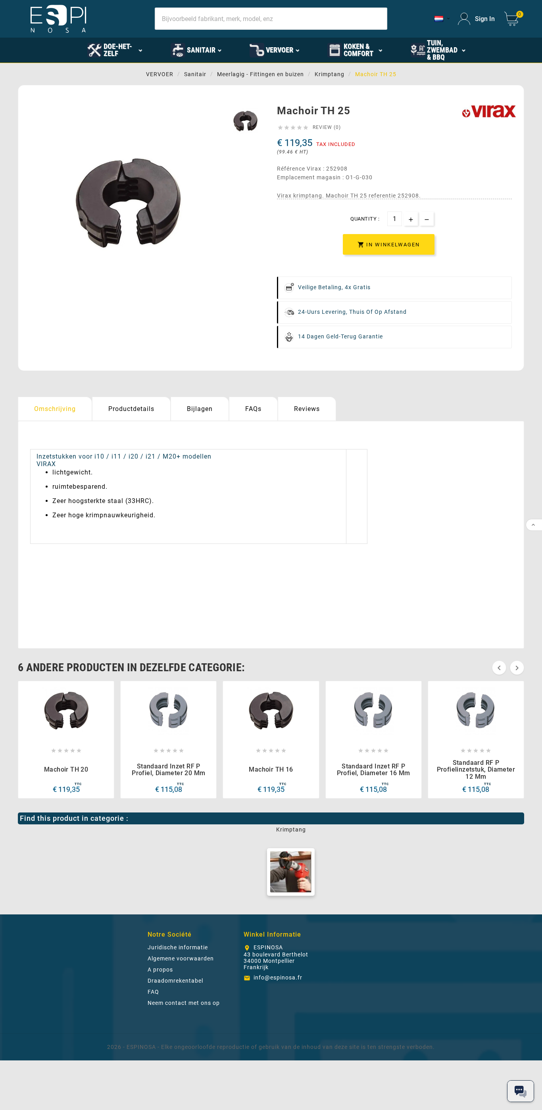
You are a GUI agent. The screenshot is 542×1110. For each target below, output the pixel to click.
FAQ (153, 992)
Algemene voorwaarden (181, 958)
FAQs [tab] (253, 409)
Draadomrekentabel (175, 980)
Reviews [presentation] (307, 409)
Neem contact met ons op (184, 1003)
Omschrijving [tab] (55, 409)
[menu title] (494, 49)
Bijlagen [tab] (200, 409)
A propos (160, 969)
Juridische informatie (178, 947)
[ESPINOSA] (60, 49)
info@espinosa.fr (278, 977)
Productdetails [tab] (131, 409)
